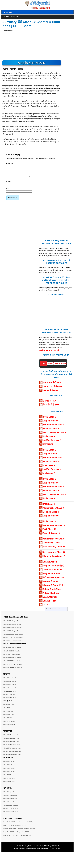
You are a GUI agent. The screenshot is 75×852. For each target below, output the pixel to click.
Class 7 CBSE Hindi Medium (12, 651)
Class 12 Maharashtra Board (12, 754)
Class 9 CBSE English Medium (12, 631)
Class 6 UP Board (8, 704)
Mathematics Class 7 (53, 457)
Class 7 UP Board (8, 708)
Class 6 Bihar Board (9, 678)
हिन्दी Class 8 (49, 498)
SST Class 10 (49, 529)
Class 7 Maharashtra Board (11, 738)
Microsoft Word (50, 581)
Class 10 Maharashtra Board (12, 748)
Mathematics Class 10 (54, 525)
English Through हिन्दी (53, 565)
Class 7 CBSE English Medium (12, 624)
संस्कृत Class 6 (49, 417)
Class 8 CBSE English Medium (12, 627)
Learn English (50, 562)
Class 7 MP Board (9, 765)
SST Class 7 (49, 465)
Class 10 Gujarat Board (10, 805)
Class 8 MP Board (9, 768)
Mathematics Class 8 (53, 486)
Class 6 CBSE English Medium (12, 621)
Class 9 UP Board (8, 714)
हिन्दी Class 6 (49, 436)
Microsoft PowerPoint (54, 585)
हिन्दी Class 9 (49, 504)
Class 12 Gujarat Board (10, 811)
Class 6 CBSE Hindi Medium (12, 647)
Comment (10, 163)
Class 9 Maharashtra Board (11, 744)
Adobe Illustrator (51, 593)
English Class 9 (50, 516)
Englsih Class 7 (50, 453)
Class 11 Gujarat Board (10, 808)
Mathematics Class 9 (53, 508)
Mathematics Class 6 (53, 424)
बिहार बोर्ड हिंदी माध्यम (51, 404)
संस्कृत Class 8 (49, 479)
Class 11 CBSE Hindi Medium (12, 664)
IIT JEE (46, 604)
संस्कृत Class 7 (49, 450)
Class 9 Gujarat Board (10, 802)
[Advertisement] (21, 45)
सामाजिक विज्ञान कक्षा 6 (52, 440)
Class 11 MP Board (9, 778)
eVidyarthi (30, 848)
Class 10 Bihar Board (10, 691)
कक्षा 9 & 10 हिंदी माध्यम (52, 386)
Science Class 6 (51, 428)
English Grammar (52, 573)
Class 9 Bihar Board (9, 688)
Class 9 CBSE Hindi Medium (12, 657)
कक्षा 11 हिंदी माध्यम (50, 390)
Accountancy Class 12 (54, 552)
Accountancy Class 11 (54, 546)
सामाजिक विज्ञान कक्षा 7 (52, 469)
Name (9, 181)
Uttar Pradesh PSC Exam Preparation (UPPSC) (18, 822)
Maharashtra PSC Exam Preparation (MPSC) (17, 835)
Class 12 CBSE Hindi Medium (12, 667)
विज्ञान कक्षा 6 (48, 444)
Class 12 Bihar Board (10, 697)
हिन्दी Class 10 (49, 521)
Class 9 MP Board (9, 771)
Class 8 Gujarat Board (10, 798)
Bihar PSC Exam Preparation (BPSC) (14, 825)
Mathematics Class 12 (54, 556)
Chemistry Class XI (52, 542)
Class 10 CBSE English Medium (13, 634)
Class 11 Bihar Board (9, 694)
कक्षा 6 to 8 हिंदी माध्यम (52, 382)
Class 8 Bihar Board (9, 684)
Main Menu (9, 12)
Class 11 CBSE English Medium (13, 637)
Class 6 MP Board (9, 761)
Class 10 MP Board (9, 775)
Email (8, 189)
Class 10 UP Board (9, 718)
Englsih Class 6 (50, 421)
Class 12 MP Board (9, 781)
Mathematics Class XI (54, 539)
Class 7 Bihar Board (9, 681)
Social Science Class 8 (54, 494)
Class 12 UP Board (9, 724)
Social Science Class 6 (54, 432)
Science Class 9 (51, 512)
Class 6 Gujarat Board (10, 792)
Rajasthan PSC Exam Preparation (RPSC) (16, 832)
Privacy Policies (21, 846)
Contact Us (55, 846)
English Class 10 (51, 533)
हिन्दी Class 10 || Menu (12, 16)
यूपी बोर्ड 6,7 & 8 (49, 401)
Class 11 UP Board (9, 721)
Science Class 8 (51, 490)
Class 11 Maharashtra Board (12, 751)
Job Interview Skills (52, 569)
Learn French (49, 601)
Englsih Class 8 (50, 483)
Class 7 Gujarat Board (10, 795)
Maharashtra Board (49, 350)
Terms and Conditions (35, 846)
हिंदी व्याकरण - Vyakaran (53, 577)
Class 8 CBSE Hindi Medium (12, 654)
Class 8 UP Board (8, 711)
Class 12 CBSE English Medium (13, 641)
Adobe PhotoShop (52, 589)
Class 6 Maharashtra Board (11, 735)
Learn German (50, 597)
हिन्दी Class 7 (49, 473)
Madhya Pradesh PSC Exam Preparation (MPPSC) (19, 828)
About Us (47, 846)
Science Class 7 (51, 461)
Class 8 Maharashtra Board (11, 741)
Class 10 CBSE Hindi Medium (12, 661)
